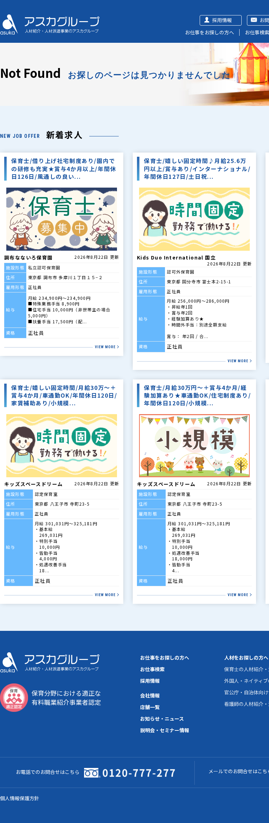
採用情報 (222, 19)
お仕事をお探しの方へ (209, 32)
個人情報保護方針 (19, 798)
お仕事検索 (152, 669)
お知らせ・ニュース (162, 718)
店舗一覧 (150, 706)
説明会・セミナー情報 (164, 730)
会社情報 (150, 695)
